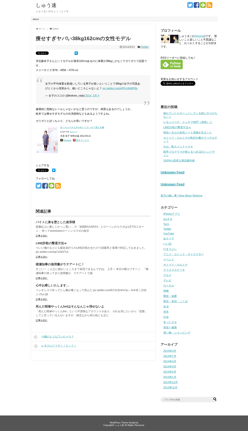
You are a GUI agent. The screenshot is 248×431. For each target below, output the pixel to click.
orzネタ (167, 219)
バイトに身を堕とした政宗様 (55, 222)
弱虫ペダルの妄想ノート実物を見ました (187, 132)
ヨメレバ (73, 132)
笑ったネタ (170, 322)
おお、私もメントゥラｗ (178, 146)
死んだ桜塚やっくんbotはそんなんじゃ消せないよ (70, 306)
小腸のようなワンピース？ (57, 336)
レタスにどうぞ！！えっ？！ (58, 345)
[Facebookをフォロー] (196, 6)
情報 (166, 290)
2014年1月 (169, 377)
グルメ (167, 275)
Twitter (145, 47)
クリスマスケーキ (174, 269)
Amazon (67, 140)
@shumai (199, 36)
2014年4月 (169, 361)
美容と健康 (170, 327)
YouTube (168, 233)
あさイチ (168, 238)
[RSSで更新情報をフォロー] (209, 6)
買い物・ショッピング (176, 332)
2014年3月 (169, 366)
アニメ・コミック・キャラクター (183, 254)
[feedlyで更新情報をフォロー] (203, 6)
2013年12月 (170, 382)
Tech (166, 224)
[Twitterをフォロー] (190, 6)
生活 (166, 306)
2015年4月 (169, 350)
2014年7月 (169, 356)
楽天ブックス (82, 140)
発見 (166, 311)
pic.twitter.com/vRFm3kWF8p (120, 88)
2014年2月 (169, 371)
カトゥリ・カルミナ (175, 264)
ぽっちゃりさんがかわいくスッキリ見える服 (82, 127)
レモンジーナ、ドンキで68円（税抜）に (187, 122)
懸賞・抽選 (170, 296)
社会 (166, 317)
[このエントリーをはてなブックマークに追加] (76, 53)
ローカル (168, 285)
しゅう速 (46, 5)
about (36, 19)
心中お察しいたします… (52, 285)
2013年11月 (170, 387)
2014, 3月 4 (92, 95)
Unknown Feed (172, 172)
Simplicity (133, 422)
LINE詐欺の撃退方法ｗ (51, 243)
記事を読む (42, 235)
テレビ (167, 280)
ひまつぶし (170, 249)
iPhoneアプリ (171, 213)
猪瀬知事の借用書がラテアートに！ (60, 264)
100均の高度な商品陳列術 (179, 160)
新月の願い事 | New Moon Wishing (181, 195)
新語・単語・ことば (175, 301)
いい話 (167, 243)
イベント (168, 259)
